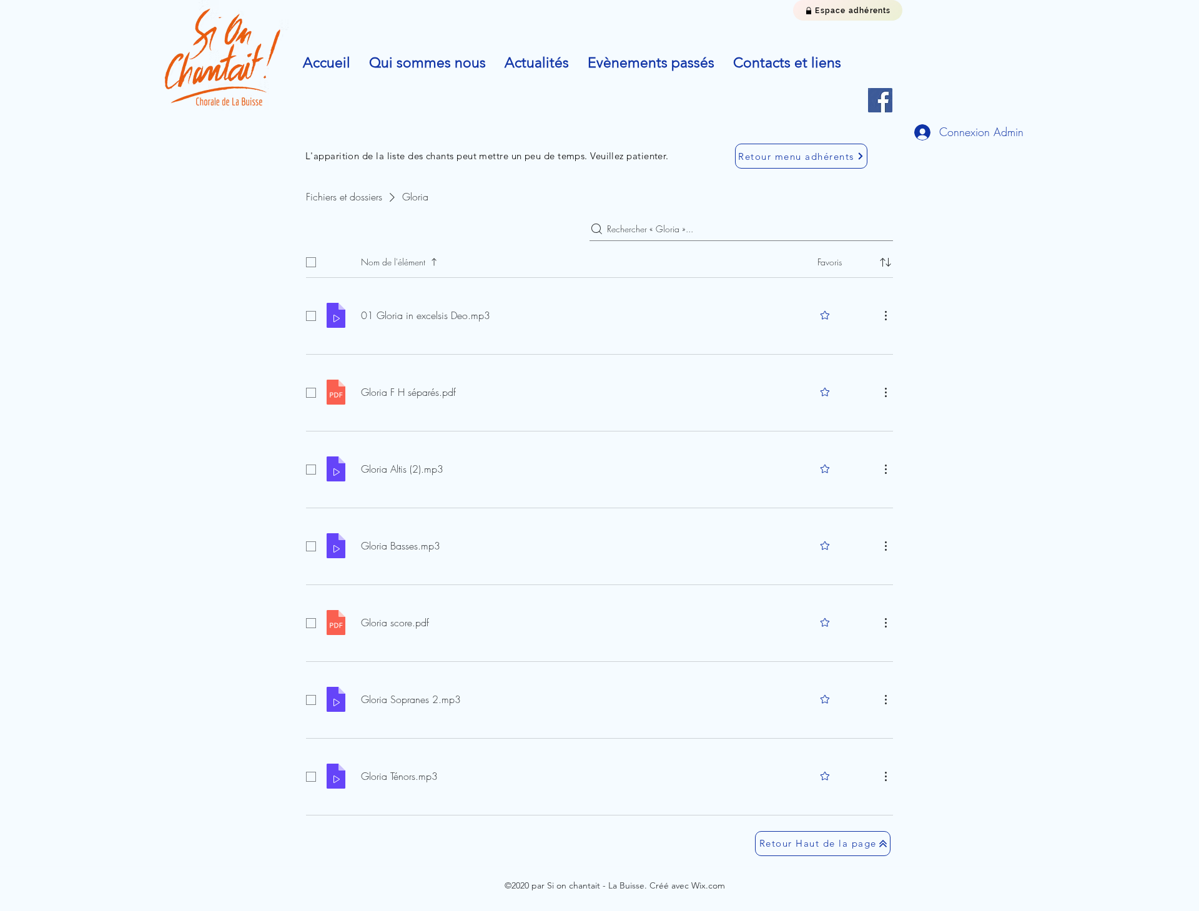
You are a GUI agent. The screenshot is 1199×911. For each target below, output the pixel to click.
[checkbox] (311, 262)
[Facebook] (880, 100)
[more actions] (885, 315)
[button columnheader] (885, 262)
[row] (599, 259)
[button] (427, 63)
